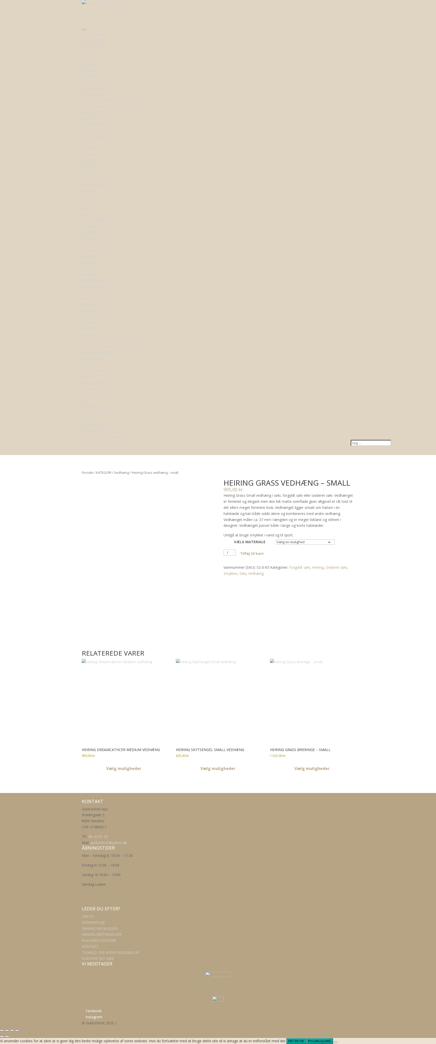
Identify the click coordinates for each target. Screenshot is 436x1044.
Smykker (230, 573)
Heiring (317, 567)
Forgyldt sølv (299, 567)
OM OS (88, 916)
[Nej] (335, 1042)
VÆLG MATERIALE (249, 541)
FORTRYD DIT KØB (98, 958)
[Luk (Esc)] (17, 1030)
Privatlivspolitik (319, 1041)
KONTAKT (90, 946)
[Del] (12, 1030)
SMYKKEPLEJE (93, 922)
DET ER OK (296, 1041)
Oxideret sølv (336, 567)
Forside (87, 472)
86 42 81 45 (98, 836)
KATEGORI (103, 472)
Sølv (242, 573)
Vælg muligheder (123, 768)
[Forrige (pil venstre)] (2, 1036)
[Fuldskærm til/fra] (7, 1030)
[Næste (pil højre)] (7, 1036)
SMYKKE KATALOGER (99, 928)
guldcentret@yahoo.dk (108, 842)
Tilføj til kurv (252, 553)
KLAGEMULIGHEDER (99, 940)
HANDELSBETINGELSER (102, 934)
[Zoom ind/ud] (2, 1030)
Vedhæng (121, 472)
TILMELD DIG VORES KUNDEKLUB (110, 952)
